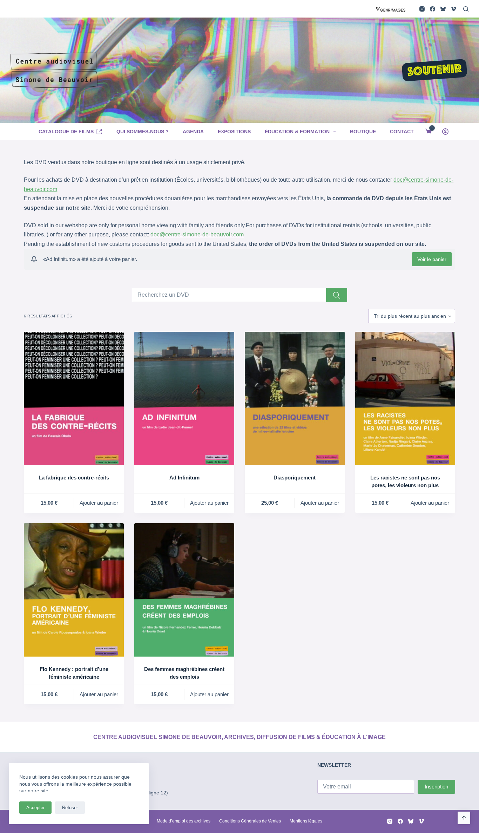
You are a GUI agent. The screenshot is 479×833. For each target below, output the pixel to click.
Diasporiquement (295, 478)
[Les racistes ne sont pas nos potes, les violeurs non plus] (405, 398)
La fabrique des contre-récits (74, 478)
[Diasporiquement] (295, 398)
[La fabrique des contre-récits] (74, 398)
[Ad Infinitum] (184, 398)
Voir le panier (431, 259)
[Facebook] (432, 9)
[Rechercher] (465, 9)
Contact (402, 131)
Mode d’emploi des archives (183, 821)
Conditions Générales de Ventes (250, 821)
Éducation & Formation (297, 131)
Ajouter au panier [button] (99, 503)
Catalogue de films (66, 131)
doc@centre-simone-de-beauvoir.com (197, 234)
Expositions (234, 131)
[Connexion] (445, 131)
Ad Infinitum (184, 478)
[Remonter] (464, 818)
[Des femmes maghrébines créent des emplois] (184, 590)
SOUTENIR (434, 71)
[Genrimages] (390, 9)
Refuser (70, 807)
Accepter (35, 807)
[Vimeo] (453, 9)
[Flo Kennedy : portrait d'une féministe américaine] (74, 590)
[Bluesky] (443, 9)
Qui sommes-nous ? (142, 131)
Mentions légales (306, 821)
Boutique (363, 131)
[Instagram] (422, 9)
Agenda (193, 131)
